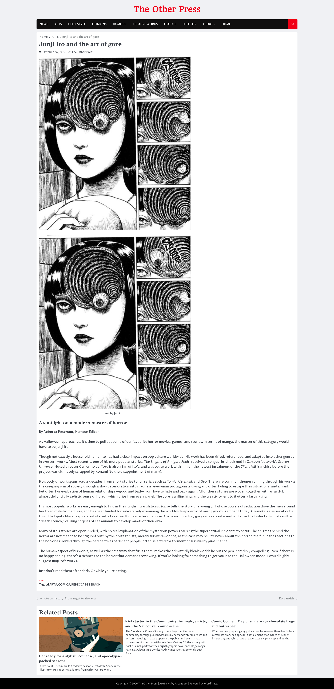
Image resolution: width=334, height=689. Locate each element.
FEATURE (170, 24)
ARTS (58, 24)
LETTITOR (189, 24)
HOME (226, 24)
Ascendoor (181, 683)
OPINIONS (99, 24)
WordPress (210, 683)
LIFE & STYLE (77, 24)
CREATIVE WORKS (145, 24)
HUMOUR (119, 24)
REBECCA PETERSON (86, 585)
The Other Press (167, 9)
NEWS (44, 24)
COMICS (64, 585)
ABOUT (208, 24)
